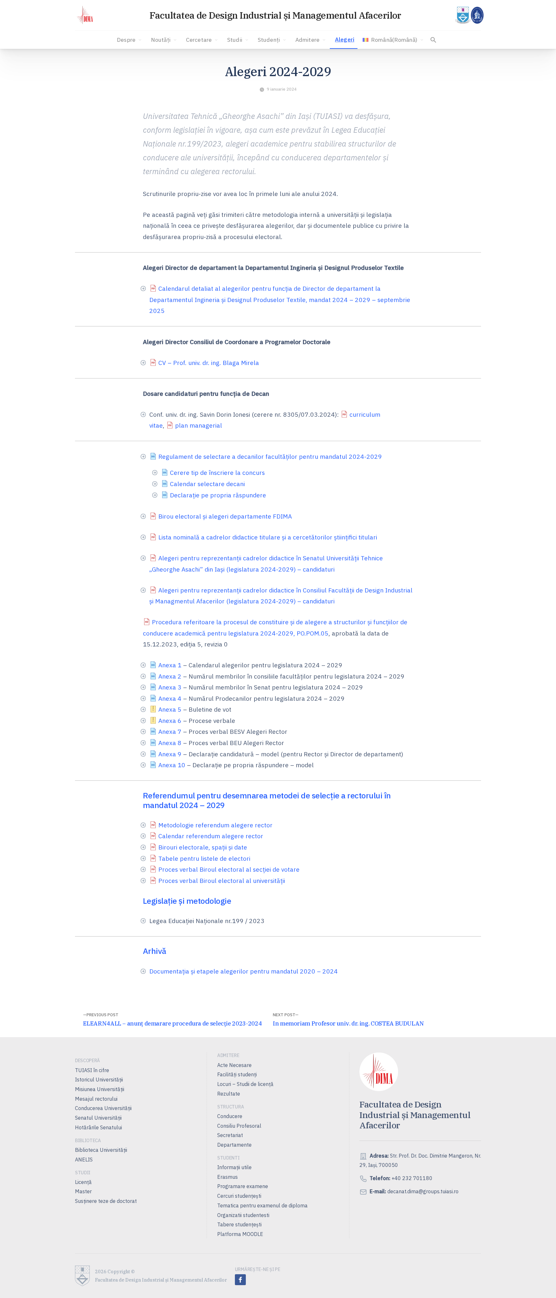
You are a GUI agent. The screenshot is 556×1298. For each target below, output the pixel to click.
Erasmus (227, 1177)
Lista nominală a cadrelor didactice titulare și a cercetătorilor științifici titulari (267, 537)
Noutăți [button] (161, 39)
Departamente (234, 1145)
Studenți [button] (269, 39)
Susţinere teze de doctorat (106, 1201)
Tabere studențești (239, 1224)
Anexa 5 (169, 709)
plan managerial (198, 425)
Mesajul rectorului (96, 1099)
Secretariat (230, 1135)
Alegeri (344, 39)
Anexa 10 (171, 765)
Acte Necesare (234, 1065)
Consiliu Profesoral (239, 1126)
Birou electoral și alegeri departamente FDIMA (225, 516)
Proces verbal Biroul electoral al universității (221, 880)
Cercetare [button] (199, 39)
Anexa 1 (169, 665)
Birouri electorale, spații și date (202, 847)
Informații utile (234, 1167)
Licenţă (83, 1182)
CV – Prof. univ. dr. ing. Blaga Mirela (208, 363)
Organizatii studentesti (243, 1215)
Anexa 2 (169, 676)
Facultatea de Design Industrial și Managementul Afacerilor (275, 15)
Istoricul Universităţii (99, 1079)
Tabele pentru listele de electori (204, 858)
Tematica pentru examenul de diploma (262, 1205)
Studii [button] (234, 39)
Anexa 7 (169, 731)
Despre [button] (126, 39)
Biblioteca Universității (101, 1150)
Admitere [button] (307, 39)
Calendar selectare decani (207, 484)
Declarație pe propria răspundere (218, 495)
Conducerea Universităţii (103, 1108)
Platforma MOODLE (240, 1234)
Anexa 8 (169, 743)
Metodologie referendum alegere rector (215, 825)
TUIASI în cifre (92, 1070)
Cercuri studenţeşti (239, 1196)
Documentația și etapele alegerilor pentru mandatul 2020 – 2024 (243, 971)
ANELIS (84, 1159)
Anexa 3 (169, 687)
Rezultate (228, 1093)
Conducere (229, 1116)
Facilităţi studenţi (237, 1074)
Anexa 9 (169, 754)
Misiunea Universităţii (99, 1089)
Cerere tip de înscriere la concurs (217, 472)
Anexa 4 (169, 698)
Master (83, 1191)
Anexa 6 (169, 720)
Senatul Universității (98, 1118)
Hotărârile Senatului (98, 1127)
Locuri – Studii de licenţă (245, 1084)
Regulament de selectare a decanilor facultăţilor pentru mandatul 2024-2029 (270, 456)
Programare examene (242, 1186)
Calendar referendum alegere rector (210, 836)
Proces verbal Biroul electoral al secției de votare (229, 869)
